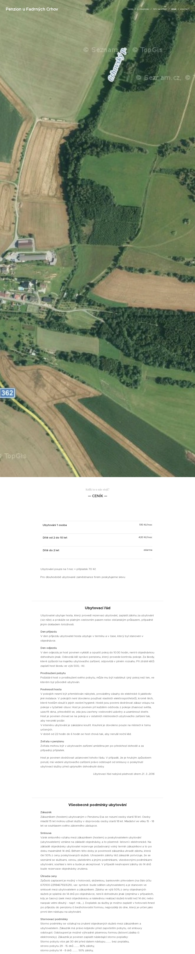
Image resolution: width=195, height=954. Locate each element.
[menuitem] (131, 9)
